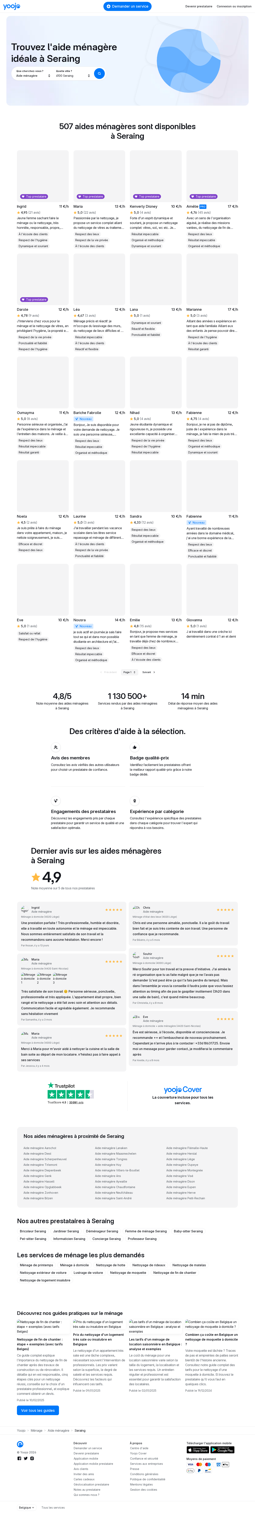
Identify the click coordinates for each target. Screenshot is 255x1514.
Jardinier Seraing (66, 1231)
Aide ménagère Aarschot (40, 1148)
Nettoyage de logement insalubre (45, 1280)
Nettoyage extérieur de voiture (43, 1273)
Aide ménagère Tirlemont (40, 1164)
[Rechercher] (99, 73)
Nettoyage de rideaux (148, 1265)
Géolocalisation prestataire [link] (91, 1484)
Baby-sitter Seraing (188, 1231)
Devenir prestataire (198, 6)
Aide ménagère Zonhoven (41, 1192)
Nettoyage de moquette (128, 1273)
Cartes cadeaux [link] (84, 1479)
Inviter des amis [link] (84, 1474)
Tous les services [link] (53, 1507)
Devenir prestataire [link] (86, 1453)
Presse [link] (134, 1469)
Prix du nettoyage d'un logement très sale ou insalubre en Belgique (98, 1339)
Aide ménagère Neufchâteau (114, 1192)
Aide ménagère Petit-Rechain (185, 1198)
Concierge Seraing (106, 1239)
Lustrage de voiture (88, 1273)
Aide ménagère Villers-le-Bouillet (117, 1170)
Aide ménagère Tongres (111, 1159)
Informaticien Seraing (69, 1239)
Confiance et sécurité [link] (144, 1458)
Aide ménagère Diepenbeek (42, 1170)
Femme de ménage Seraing (146, 1231)
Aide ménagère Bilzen (38, 1198)
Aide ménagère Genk (38, 1176)
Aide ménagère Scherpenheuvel (45, 1159)
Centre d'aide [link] (139, 1448)
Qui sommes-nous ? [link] (86, 1494)
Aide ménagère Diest (37, 1153)
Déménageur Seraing (102, 1231)
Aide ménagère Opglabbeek (43, 1187)
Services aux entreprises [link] (146, 1463)
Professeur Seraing (142, 1239)
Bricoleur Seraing (33, 1231)
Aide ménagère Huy (108, 1164)
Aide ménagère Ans (108, 1176)
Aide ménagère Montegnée (184, 1170)
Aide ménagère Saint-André (113, 1198)
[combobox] (34, 74)
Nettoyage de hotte (110, 1265)
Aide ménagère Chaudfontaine (115, 1187)
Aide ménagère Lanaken (111, 1148)
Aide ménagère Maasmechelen (115, 1153)
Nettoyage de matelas (189, 1265)
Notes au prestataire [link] (87, 1489)
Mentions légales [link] (141, 1484)
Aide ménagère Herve (181, 1192)
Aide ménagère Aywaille (111, 1181)
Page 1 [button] (127, 672)
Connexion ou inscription (234, 6)
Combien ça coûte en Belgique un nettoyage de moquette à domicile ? (211, 1339)
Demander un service (130, 6)
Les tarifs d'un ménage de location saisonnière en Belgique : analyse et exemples (155, 1344)
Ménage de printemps (36, 1265)
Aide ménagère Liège (180, 1159)
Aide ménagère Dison (180, 1181)
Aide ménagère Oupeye (182, 1164)
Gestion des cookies (143, 1489)
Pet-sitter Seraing (33, 1239)
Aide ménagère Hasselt (39, 1181)
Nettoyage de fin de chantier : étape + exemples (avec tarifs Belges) (40, 1344)
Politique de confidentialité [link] (147, 1479)
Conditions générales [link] (144, 1474)
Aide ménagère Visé (179, 1176)
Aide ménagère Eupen (181, 1187)
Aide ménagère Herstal (181, 1153)
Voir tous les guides (38, 1410)
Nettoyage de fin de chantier (174, 1273)
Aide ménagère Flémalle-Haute (187, 1148)
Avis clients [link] (81, 1469)
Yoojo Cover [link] (138, 1453)
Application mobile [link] (86, 1458)
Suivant (146, 672)
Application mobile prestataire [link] (93, 1463)
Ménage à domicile (74, 1265)
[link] (156, 296)
